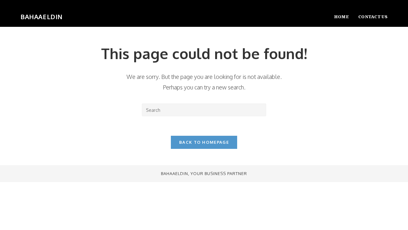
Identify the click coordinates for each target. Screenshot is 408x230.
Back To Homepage (204, 142)
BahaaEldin (41, 16)
